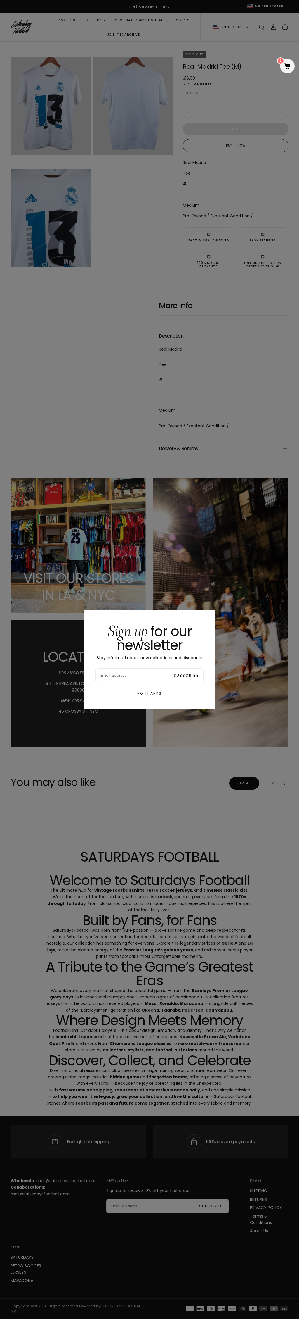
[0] (287, 67)
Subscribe (186, 675)
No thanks (149, 693)
